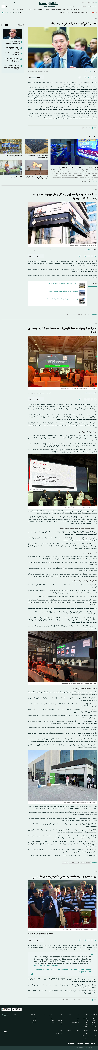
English (92, 2)
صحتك (52, 1018)
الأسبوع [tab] (3, 24)
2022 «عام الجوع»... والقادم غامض (13, 177)
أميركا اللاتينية (85, 1026)
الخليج (94, 1020)
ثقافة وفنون (58, 9)
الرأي (68, 9)
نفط (89, 1000)
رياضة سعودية (94, 1033)
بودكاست (21, 9)
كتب (61, 1018)
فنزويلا (56, 1000)
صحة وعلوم (53, 9)
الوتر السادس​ (59, 1020)
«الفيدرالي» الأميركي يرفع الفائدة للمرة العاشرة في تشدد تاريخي (78, 167)
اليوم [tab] (7, 24)
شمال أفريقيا (93, 1022)
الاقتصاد (63, 9)
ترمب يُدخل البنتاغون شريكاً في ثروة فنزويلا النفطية (12, 48)
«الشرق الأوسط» (89, 71)
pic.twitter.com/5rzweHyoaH (46, 966)
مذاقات (35, 1018)
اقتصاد (68, 314)
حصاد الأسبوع (85, 1033)
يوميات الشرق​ (40, 9)
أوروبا (87, 1020)
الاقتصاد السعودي (85, 862)
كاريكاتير (78, 1020)
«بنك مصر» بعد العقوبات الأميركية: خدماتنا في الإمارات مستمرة (62, 299)
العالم (71, 9)
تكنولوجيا (47, 9)
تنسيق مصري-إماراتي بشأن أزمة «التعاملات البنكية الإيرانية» (63, 291)
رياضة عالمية (95, 1038)
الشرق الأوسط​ (76, 9)
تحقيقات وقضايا (85, 1035)
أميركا (62, 1000)
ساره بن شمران (89, 393)
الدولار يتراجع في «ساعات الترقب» (14, 155)
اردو (85, 2)
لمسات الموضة (34, 1022)
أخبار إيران (87, 314)
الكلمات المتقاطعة (59, 1033)
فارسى (83, 2)
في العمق (30, 9)
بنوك (74, 314)
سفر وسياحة (34, 1020)
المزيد (13, 9)
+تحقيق (86, 1038)
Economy (86, 128)
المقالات (78, 1018)
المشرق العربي (92, 1024)
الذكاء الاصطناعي (74, 862)
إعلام (61, 1024)
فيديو (26, 9)
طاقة (67, 1000)
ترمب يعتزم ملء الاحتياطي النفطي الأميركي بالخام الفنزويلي (64, 877)
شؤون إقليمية (94, 1026)
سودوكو (60, 1035)
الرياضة (35, 9)
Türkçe (88, 2)
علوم (53, 1020)
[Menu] (96, 9)
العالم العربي (95, 1018)
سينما (61, 1022)
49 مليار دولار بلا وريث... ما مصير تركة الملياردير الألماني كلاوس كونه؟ (12, 42)
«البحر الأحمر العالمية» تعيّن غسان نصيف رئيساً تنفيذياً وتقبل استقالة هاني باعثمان (11, 67)
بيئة (53, 1022)
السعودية (65, 862)
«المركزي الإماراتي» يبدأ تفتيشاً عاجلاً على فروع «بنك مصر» (63, 283)
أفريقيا (87, 1024)
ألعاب (17, 9)
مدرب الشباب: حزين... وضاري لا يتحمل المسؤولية (79, 12)
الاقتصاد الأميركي (75, 1000)
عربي (96, 2)
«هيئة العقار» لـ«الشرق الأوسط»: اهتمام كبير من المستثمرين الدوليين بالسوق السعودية (12, 60)
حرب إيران (80, 314)
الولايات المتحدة (85, 1018)
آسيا (87, 1022)
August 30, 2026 (85, 972)
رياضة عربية (94, 1035)
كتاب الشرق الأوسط (75, 1022)
